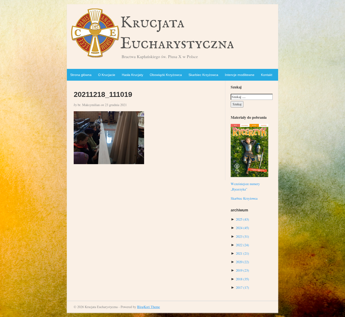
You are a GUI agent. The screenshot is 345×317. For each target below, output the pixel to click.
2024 (242, 228)
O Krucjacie (106, 75)
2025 (242, 219)
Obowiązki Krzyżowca (166, 75)
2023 (242, 236)
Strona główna (81, 75)
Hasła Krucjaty (132, 75)
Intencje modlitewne (239, 75)
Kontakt (266, 75)
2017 (242, 287)
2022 (242, 245)
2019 (242, 270)
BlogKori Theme (148, 307)
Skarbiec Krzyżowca (203, 75)
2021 (242, 253)
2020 (242, 262)
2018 (242, 279)
